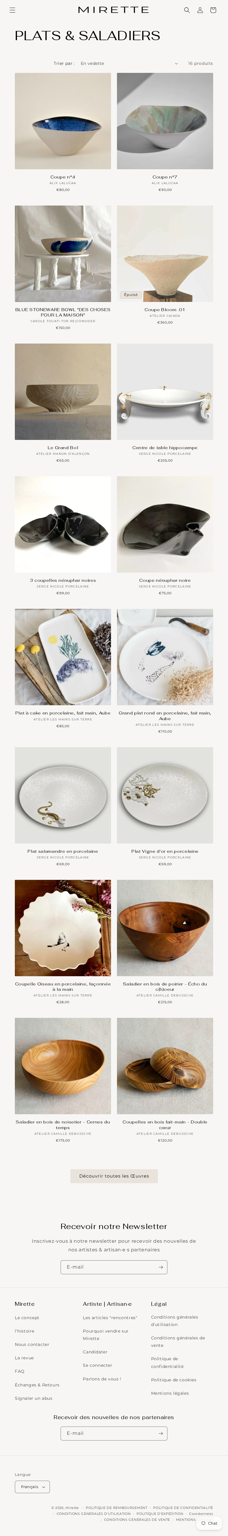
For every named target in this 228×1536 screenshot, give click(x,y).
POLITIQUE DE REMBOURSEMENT (116, 1508)
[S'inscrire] (160, 1267)
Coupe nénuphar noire (165, 580)
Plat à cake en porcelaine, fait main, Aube (63, 713)
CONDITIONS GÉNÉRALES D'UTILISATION (94, 1514)
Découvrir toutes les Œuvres (114, 1176)
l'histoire (24, 1331)
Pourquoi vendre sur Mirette (106, 1334)
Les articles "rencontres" (110, 1317)
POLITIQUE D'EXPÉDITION (160, 1514)
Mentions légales (170, 1393)
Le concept (27, 1317)
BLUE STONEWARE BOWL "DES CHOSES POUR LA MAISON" (62, 312)
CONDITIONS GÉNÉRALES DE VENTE (137, 1520)
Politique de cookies (174, 1380)
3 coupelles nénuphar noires (63, 580)
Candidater (95, 1352)
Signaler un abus (34, 1398)
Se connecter (97, 1365)
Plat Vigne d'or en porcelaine (165, 851)
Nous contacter (32, 1344)
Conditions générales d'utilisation (174, 1320)
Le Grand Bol (63, 447)
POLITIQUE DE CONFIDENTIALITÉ (183, 1508)
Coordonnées (201, 1514)
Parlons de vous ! (102, 1379)
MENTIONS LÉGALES (194, 1520)
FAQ (20, 1371)
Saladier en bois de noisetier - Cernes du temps (63, 1124)
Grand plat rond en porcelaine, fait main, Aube (165, 715)
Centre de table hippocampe (165, 447)
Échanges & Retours (37, 1385)
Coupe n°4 (62, 177)
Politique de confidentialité (167, 1362)
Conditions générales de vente (178, 1341)
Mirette (72, 1508)
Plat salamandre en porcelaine (63, 851)
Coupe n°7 (165, 177)
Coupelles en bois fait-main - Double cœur (165, 1124)
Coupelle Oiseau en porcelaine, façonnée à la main (63, 986)
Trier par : (64, 63)
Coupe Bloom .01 (165, 309)
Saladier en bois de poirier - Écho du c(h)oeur (165, 986)
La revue (24, 1358)
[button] (12, 10)
